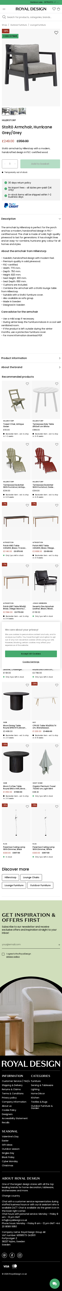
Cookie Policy (9, 1110)
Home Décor (38, 1093)
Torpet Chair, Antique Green (13, 425)
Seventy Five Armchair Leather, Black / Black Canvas (43, 607)
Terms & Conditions (13, 1093)
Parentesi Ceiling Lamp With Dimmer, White (44, 848)
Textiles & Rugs (39, 1102)
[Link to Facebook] (12, 1255)
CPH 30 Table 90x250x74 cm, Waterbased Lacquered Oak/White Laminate (44, 726)
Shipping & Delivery (12, 1085)
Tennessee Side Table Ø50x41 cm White (43, 425)
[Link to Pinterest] (4, 1255)
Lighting (35, 1089)
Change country (11, 1195)
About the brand (11, 367)
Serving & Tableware (42, 1085)
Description (8, 219)
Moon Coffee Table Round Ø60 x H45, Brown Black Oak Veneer (14, 787)
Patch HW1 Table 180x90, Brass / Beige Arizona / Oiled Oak (14, 607)
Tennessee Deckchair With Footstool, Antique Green (14, 486)
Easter (5, 1141)
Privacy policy (9, 1098)
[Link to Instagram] (19, 1255)
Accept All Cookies (31, 654)
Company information (14, 1102)
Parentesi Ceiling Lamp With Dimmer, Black (14, 848)
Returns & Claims (11, 1089)
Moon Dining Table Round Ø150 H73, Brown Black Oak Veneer (14, 726)
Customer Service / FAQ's (16, 1081)
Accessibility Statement (15, 1118)
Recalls (5, 1122)
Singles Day (8, 1153)
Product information (14, 358)
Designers (7, 1114)
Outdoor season (11, 1149)
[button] (54, 9)
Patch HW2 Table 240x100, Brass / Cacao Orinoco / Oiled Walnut (14, 547)
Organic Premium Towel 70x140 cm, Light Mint (44, 787)
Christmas (7, 1165)
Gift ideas (7, 1145)
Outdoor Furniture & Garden (42, 1107)
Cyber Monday (10, 1161)
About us (7, 1106)
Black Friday (8, 1157)
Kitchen (35, 1098)
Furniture (36, 1081)
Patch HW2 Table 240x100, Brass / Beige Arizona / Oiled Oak (43, 547)
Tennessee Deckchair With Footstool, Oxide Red (43, 486)
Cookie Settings (31, 661)
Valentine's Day (10, 1136)
